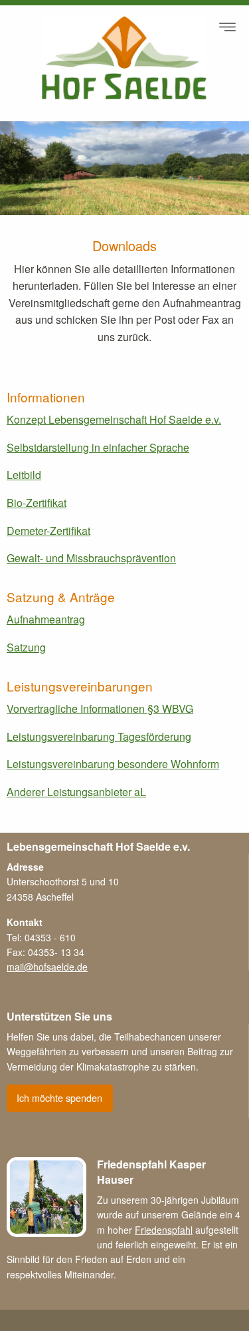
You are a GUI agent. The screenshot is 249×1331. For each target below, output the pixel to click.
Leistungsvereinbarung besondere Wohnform (113, 763)
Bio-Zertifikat (36, 502)
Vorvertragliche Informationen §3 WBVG (100, 708)
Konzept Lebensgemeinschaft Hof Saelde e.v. (114, 419)
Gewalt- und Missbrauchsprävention (91, 558)
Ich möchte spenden (59, 1098)
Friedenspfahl (164, 1229)
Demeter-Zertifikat (48, 530)
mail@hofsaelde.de (47, 966)
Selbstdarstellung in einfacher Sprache (98, 447)
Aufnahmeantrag (46, 619)
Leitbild (24, 474)
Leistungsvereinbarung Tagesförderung (99, 736)
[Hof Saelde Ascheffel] (124, 58)
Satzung (26, 647)
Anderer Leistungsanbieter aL (76, 791)
